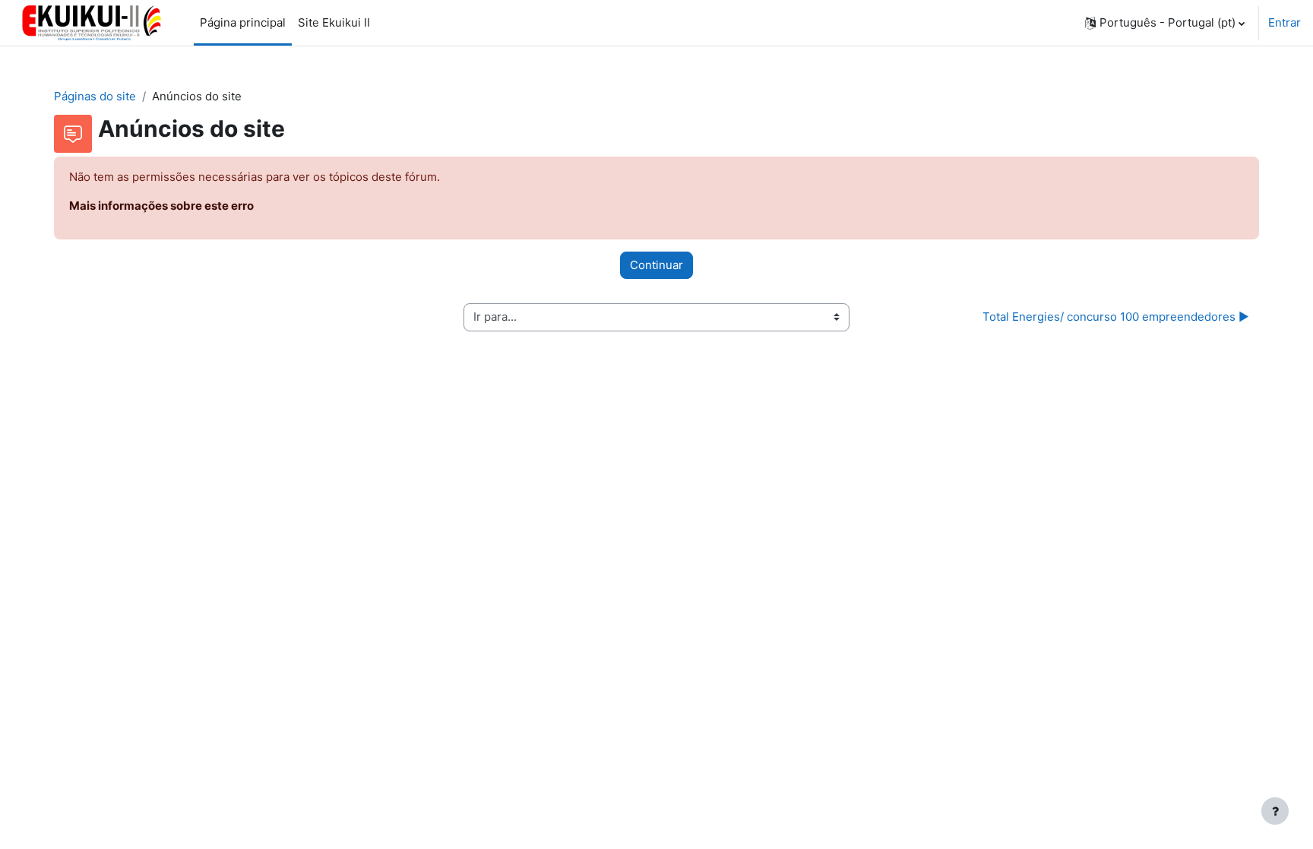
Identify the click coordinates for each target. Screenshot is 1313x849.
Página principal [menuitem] (243, 22)
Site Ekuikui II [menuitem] (334, 22)
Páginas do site (95, 96)
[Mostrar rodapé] (1275, 811)
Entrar (1284, 22)
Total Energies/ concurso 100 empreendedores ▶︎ (1115, 316)
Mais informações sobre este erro (161, 205)
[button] (1164, 23)
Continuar (656, 265)
